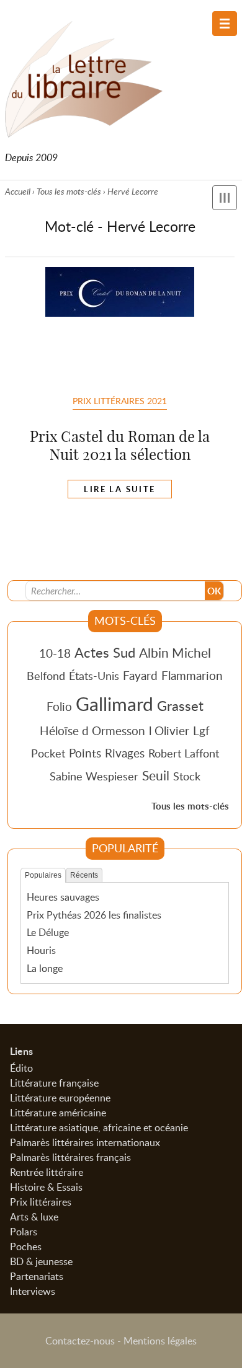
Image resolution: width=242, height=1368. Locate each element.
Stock (186, 776)
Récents (84, 875)
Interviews (32, 1291)
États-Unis (94, 675)
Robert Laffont (183, 753)
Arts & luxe (34, 1217)
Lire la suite (119, 489)
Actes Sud (104, 652)
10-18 (55, 653)
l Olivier (169, 730)
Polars (23, 1231)
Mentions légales (160, 1341)
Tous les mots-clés (69, 191)
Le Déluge (48, 932)
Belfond (46, 675)
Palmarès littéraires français (70, 1157)
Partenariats (36, 1276)
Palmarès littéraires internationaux (85, 1142)
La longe (45, 968)
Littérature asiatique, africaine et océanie (99, 1127)
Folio (59, 706)
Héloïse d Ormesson (92, 730)
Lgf (201, 730)
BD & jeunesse (41, 1261)
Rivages (125, 752)
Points (85, 752)
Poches (26, 1246)
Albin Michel (175, 652)
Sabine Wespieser (94, 776)
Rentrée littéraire (46, 1172)
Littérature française (54, 1083)
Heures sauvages (63, 897)
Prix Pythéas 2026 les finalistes (94, 915)
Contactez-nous (80, 1341)
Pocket (48, 753)
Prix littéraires (40, 1202)
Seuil (155, 775)
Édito (21, 1068)
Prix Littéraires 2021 (120, 400)
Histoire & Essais (46, 1187)
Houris (41, 950)
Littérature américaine (58, 1112)
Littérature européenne (60, 1098)
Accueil (17, 191)
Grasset (180, 705)
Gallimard (114, 704)
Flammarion (192, 675)
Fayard (140, 675)
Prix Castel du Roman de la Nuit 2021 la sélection (120, 445)
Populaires (43, 875)
